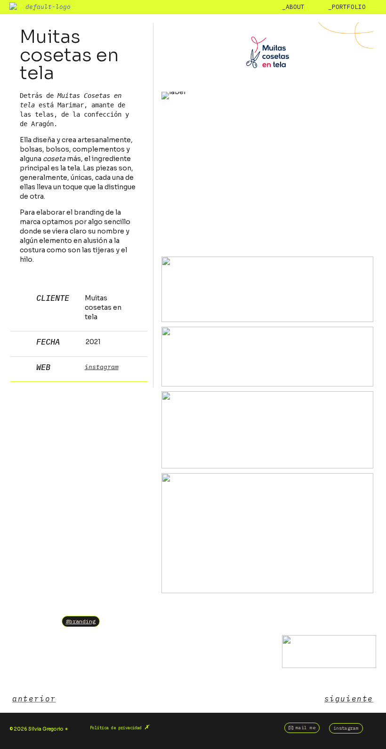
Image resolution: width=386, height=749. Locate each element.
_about (293, 7)
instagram (102, 367)
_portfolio (347, 7)
